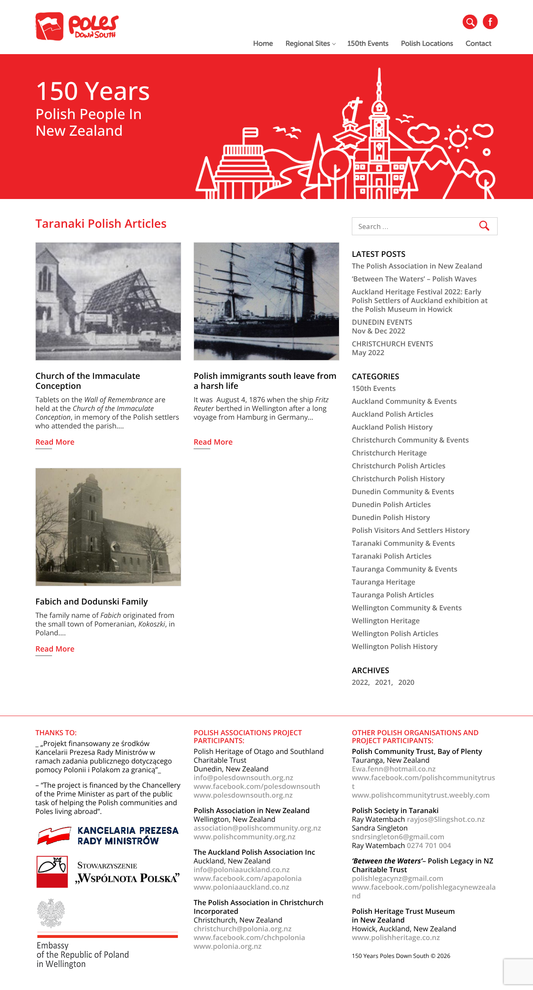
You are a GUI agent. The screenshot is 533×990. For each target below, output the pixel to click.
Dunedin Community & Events (403, 491)
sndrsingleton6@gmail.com (398, 836)
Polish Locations (427, 43)
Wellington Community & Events (407, 607)
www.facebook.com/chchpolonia (249, 937)
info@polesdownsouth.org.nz (243, 777)
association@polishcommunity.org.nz (257, 828)
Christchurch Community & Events (410, 440)
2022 (360, 682)
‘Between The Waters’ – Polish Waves (414, 279)
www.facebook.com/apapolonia (248, 878)
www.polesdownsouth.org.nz (243, 795)
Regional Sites (308, 43)
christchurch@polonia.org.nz (242, 928)
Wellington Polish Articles (395, 633)
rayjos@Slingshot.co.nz (446, 819)
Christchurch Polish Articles (399, 465)
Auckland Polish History (392, 427)
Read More (55, 442)
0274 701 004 (429, 845)
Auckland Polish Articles (392, 414)
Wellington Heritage (386, 620)
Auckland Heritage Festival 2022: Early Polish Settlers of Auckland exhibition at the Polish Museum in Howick (420, 300)
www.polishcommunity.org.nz (245, 836)
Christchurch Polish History (398, 478)
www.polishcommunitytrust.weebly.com (421, 795)
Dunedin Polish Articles (391, 504)
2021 (383, 682)
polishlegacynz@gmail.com (397, 878)
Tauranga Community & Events (404, 569)
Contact (478, 43)
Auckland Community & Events (404, 401)
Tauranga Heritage (383, 582)
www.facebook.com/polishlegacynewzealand (424, 891)
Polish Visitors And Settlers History (411, 530)
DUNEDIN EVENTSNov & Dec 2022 (382, 326)
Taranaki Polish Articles (391, 556)
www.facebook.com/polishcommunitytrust (423, 782)
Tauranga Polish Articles (393, 594)
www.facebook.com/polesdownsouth (257, 786)
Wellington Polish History (395, 646)
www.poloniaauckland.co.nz (241, 887)
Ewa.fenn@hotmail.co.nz (394, 769)
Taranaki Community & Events (403, 543)
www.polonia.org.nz (228, 946)
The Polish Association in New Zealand (417, 266)
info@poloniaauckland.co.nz (242, 869)
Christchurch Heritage (389, 453)
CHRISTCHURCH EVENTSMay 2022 (392, 348)
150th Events (368, 43)
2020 (406, 682)
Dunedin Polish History (391, 517)
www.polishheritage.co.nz (396, 937)
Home (263, 43)
